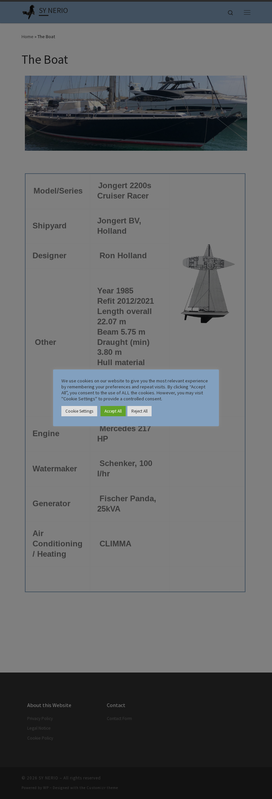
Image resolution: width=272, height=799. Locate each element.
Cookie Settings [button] (79, 411)
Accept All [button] (113, 411)
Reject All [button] (139, 411)
